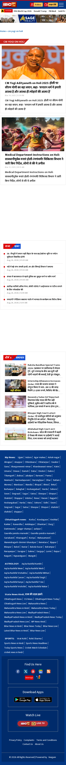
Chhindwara (30, 462)
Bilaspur (8, 547)
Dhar (48, 480)
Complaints (29, 740)
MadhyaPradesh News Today (48, 617)
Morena (7, 484)
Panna (48, 475)
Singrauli (16, 493)
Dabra (51, 471)
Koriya (32, 538)
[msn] (38, 678)
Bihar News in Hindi (13, 626)
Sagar (25, 493)
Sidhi (45, 503)
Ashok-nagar (54, 457)
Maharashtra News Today (43, 608)
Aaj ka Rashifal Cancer (14, 577)
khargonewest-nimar (21, 466)
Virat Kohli (22, 638)
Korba (32, 519)
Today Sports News (13, 648)
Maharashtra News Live (15, 612)
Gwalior (54, 462)
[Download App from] (23, 701)
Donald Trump (40, 11)
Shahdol (8, 498)
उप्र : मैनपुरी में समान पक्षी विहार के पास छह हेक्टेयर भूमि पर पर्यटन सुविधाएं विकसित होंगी (32, 257)
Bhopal (38, 484)
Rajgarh (53, 498)
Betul (53, 484)
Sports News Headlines (36, 643)
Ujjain (20, 457)
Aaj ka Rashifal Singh (35, 577)
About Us (39, 744)
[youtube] (33, 673)
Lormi (48, 551)
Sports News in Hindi (13, 643)
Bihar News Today (32, 626)
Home (3, 31)
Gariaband (9, 538)
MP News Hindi (38, 621)
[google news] (41, 673)
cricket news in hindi (13, 652)
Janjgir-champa (24, 529)
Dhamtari (41, 524)
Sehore (53, 489)
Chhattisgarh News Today (47, 599)
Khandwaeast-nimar (42, 466)
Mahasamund (43, 538)
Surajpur (21, 551)
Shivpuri (52, 493)
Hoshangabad (33, 489)
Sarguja (40, 551)
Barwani (39, 475)
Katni (56, 466)
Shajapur (18, 498)
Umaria (7, 471)
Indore (28, 457)
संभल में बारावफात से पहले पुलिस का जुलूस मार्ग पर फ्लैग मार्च (31, 278)
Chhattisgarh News (13, 599)
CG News (28, 599)
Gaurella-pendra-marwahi (16, 533)
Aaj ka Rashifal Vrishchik (15, 586)
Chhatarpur (43, 462)
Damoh (25, 471)
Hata (30, 503)
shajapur (18, 512)
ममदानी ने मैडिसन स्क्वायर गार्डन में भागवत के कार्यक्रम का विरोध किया (34, 301)
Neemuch (8, 480)
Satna (33, 493)
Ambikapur (30, 524)
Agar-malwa (39, 457)
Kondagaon (42, 519)
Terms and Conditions (46, 740)
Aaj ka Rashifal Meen (13, 568)
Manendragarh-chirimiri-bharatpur (20, 542)
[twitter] (26, 672)
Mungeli (32, 556)
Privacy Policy (15, 740)
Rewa (36, 498)
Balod (16, 547)
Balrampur (50, 547)
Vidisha (28, 498)
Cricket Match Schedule (36, 648)
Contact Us (28, 744)
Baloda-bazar (36, 547)
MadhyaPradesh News (38, 612)
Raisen (44, 498)
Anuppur (18, 462)
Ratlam (56, 480)
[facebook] (17, 673)
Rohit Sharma (35, 638)
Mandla (28, 484)
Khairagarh (21, 538)
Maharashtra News (37, 603)
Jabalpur (29, 475)
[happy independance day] (33, 19)
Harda (45, 489)
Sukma (31, 551)
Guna (6, 466)
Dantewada (9, 529)
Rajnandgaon (20, 556)
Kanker (7, 524)
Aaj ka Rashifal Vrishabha (15, 573)
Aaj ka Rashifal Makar (37, 586)
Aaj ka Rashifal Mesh (34, 568)
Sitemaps (29, 677)
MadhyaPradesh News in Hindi (18, 617)
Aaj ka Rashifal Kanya (13, 582)
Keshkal (54, 519)
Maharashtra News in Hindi (16, 608)
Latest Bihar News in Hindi (16, 631)
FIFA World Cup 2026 (23, 11)
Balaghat (20, 489)
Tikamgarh (9, 475)
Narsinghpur (38, 480)
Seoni (6, 493)
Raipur (57, 551)
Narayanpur (9, 551)
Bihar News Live (50, 626)
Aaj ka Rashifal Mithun (39, 573)
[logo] (9, 6)
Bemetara (43, 542)
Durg (50, 524)
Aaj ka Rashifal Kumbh (32, 564)
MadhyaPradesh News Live (16, 621)
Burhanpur (9, 489)
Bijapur (53, 542)
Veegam (52, 757)
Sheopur (42, 493)
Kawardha (17, 524)
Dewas (16, 471)
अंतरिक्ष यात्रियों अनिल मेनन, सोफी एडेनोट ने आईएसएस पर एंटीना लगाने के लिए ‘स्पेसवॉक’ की (34, 289)
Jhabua (20, 475)
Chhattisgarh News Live (15, 603)
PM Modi (52, 11)
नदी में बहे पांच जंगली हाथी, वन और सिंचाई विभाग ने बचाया (30, 268)
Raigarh (7, 556)
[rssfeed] (48, 673)
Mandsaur (18, 484)
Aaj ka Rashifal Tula (34, 582)
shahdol (54, 507)
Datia (33, 471)
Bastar (25, 547)
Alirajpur (8, 462)
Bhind (46, 484)
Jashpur (37, 529)
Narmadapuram (22, 480)
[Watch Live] (33, 726)
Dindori (41, 471)
